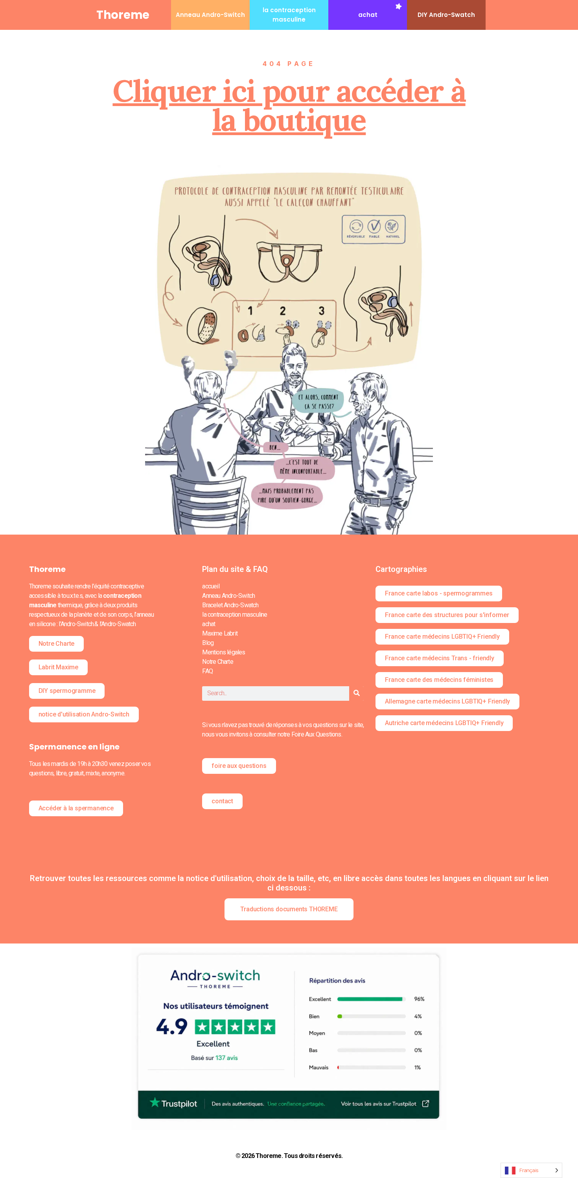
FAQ (207, 671)
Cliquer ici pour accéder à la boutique (288, 105)
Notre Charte (217, 661)
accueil (210, 586)
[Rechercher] (356, 693)
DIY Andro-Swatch (446, 15)
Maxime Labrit (219, 633)
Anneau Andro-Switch (210, 15)
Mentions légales (223, 652)
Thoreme (122, 15)
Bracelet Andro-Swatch (230, 605)
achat (367, 15)
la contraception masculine (234, 614)
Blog (208, 643)
